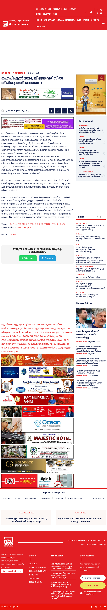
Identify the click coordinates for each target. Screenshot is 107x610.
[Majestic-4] (37, 438)
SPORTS (5, 73)
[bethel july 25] (37, 123)
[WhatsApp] (71, 110)
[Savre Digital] (3, 110)
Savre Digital (14, 111)
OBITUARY (80, 275)
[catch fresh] (37, 372)
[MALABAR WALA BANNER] (37, 360)
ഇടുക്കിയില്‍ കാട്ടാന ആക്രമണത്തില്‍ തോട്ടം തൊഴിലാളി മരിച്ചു (88, 152)
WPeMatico (15, 234)
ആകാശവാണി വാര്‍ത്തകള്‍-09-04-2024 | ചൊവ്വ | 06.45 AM (80, 520)
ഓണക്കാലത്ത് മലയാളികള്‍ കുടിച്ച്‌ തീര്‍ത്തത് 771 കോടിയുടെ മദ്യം (90, 141)
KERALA (81, 136)
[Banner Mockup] (37, 386)
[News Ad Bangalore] (37, 99)
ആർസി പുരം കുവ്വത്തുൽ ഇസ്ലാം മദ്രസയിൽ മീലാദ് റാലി (90, 175)
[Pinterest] (64, 110)
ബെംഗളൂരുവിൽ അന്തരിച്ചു (88, 277)
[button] (91, 12)
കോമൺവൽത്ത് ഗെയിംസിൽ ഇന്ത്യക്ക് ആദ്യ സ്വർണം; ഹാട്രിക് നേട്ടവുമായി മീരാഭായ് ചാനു (90, 361)
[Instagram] (101, 10)
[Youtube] (101, 13)
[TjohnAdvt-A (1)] (37, 411)
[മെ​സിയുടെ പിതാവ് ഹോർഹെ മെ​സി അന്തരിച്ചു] (91, 318)
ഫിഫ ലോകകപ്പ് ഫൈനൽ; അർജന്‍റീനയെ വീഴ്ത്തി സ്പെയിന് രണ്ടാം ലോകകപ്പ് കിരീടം (89, 382)
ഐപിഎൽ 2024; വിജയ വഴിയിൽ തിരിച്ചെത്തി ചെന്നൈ (37, 224)
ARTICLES (80, 292)
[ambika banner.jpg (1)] (37, 399)
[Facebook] (97, 10)
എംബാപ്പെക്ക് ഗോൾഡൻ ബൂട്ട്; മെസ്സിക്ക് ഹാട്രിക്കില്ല (88, 372)
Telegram (49, 258)
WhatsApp (29, 258)
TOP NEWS (19, 73)
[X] (97, 13)
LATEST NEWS (83, 125)
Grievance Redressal (12, 571)
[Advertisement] (53, 50)
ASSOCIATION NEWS (86, 172)
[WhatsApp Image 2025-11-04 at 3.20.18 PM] (91, 94)
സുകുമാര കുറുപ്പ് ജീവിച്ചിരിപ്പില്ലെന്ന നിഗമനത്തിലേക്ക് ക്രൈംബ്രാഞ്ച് (90, 286)
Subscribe (93, 585)
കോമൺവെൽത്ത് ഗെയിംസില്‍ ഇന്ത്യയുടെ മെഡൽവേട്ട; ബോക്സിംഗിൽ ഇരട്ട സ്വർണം (88, 348)
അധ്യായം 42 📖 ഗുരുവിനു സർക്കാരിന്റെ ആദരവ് (87, 295)
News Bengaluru (25, 227)
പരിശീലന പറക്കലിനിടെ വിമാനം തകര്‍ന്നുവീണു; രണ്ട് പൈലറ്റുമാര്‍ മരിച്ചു (90, 130)
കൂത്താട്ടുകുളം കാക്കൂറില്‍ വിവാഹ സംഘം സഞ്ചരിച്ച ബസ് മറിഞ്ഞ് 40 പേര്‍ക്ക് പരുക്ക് (90, 164)
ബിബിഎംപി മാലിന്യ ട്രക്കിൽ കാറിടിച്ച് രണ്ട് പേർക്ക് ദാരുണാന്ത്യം (26, 520)
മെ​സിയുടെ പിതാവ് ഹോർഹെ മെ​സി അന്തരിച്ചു (87, 334)
